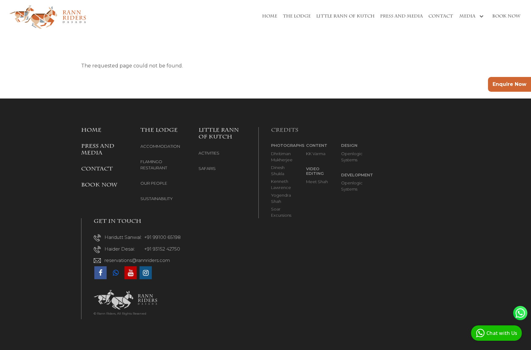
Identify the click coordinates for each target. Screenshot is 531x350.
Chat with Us (501, 333)
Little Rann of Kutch (345, 16)
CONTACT (97, 169)
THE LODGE (159, 130)
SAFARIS (207, 168)
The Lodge (297, 16)
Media (468, 16)
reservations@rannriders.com (137, 260)
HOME (91, 130)
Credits (284, 130)
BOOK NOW (99, 185)
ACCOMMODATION (160, 146)
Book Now (506, 16)
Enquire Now (509, 84)
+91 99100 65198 (162, 237)
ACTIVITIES (209, 153)
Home (269, 16)
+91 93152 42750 (162, 249)
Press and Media (401, 16)
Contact (440, 16)
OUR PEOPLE (153, 183)
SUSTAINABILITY (156, 198)
